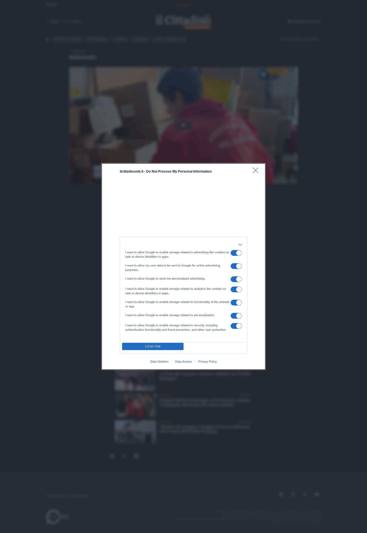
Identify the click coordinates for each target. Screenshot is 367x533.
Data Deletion (159, 361)
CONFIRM (153, 346)
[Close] (257, 172)
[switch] (236, 253)
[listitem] (183, 244)
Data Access (183, 361)
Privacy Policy (207, 361)
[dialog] (183, 266)
